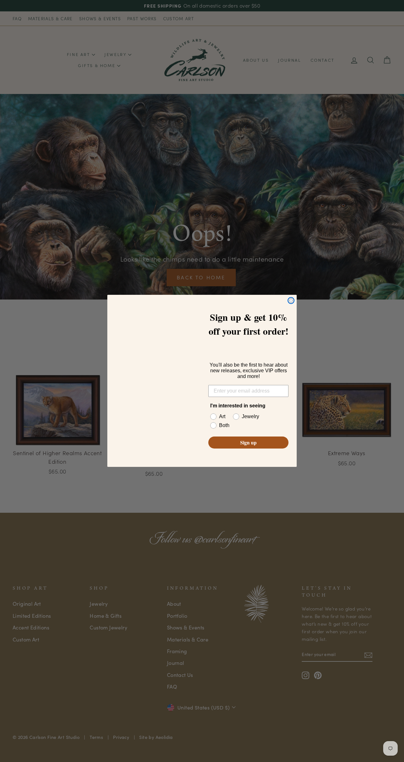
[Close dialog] (291, 300)
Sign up (248, 442)
